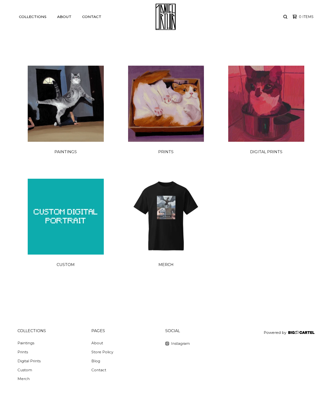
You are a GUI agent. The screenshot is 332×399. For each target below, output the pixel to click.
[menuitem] (32, 17)
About (64, 16)
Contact (91, 16)
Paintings (25, 343)
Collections (32, 16)
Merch (23, 378)
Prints (22, 352)
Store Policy (102, 352)
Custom (24, 370)
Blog (95, 361)
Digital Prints (29, 361)
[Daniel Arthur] (165, 16)
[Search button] (285, 17)
